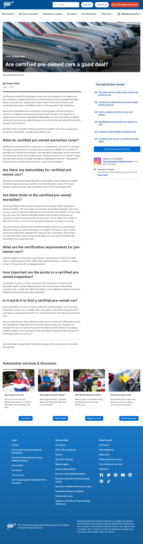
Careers (59, 454)
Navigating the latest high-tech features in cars (117, 123)
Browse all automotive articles (117, 149)
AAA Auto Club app (64, 459)
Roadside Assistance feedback (69, 491)
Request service (94, 418)
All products (8, 14)
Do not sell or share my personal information (27, 451)
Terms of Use (18, 475)
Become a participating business (70, 474)
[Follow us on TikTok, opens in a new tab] (108, 481)
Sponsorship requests (65, 469)
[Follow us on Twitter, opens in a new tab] (108, 475)
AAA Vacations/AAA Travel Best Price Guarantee (29, 481)
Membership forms (64, 496)
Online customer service (110, 459)
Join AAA (87, 4)
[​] (56, 4)
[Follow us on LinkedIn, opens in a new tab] (130, 475)
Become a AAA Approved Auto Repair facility (72, 480)
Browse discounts (129, 418)
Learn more (26, 418)
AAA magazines (106, 450)
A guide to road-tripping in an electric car (117, 131)
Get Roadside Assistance (126, 4)
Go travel (71, 14)
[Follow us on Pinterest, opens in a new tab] (101, 481)
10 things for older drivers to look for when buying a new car (118, 103)
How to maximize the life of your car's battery (115, 113)
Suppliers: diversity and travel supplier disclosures (73, 502)
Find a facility (60, 418)
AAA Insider (103, 175)
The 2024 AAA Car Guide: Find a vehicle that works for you (118, 93)
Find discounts (88, 14)
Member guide (61, 464)
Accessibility (17, 465)
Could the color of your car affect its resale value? (118, 140)
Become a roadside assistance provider (73, 486)
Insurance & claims (52, 14)
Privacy (15, 445)
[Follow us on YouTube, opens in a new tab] (123, 475)
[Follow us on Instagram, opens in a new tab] (116, 475)
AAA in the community (65, 450)
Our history (60, 445)
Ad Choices (17, 470)
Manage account (130, 14)
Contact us (102, 4)
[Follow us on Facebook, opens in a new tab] (101, 475)
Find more (106, 14)
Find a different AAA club (110, 464)
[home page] (9, 4)
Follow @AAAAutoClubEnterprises (117, 161)
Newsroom (104, 454)
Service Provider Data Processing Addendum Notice (27, 459)
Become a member (28, 14)
